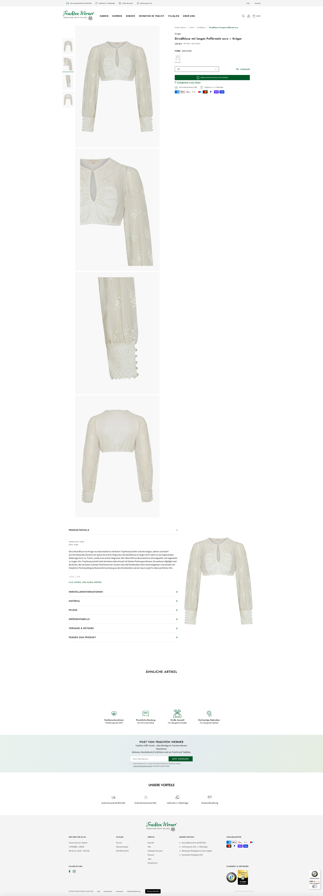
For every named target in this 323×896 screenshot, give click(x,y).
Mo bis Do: (73, 851)
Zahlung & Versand (155, 851)
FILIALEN (173, 15)
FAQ (248, 3)
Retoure (151, 855)
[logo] (78, 15)
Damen (104, 15)
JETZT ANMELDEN (180, 759)
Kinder (130, 15)
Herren (117, 15)
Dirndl (192, 27)
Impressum (119, 891)
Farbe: (183, 51)
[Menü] (318, 870)
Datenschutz (108, 891)
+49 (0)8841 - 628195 (76, 847)
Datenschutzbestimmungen (142, 766)
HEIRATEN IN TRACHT (151, 15)
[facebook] (69, 872)
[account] (248, 16)
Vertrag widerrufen (153, 891)
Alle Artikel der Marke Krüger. (85, 582)
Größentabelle (245, 69)
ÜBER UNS (189, 15)
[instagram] (74, 872)
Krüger (178, 33)
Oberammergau (122, 847)
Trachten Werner (180, 27)
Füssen (119, 843)
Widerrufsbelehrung (133, 891)
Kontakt (258, 3)
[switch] (314, 886)
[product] (117, 271)
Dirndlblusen (201, 27)
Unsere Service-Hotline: (78, 843)
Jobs (149, 859)
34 (178, 69)
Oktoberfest (153, 863)
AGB (98, 891)
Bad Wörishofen (122, 851)
